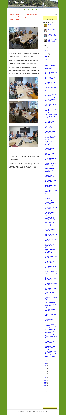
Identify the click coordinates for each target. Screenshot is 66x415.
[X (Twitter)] (39, 9)
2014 (45, 377)
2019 (45, 370)
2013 (45, 379)
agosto (46, 59)
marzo (46, 360)
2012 (45, 380)
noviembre (47, 54)
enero (46, 363)
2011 (45, 382)
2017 (45, 373)
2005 (45, 391)
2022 (45, 365)
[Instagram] (34, 9)
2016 (45, 374)
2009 (45, 385)
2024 (45, 50)
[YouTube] (36, 9)
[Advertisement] (50, 400)
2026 (45, 47)
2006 (45, 389)
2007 (45, 388)
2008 (45, 386)
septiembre (47, 57)
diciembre (46, 53)
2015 (45, 376)
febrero (46, 362)
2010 (45, 383)
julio (45, 60)
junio (46, 62)
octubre (46, 56)
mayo (46, 63)
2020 (45, 368)
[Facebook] (32, 9)
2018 (45, 371)
